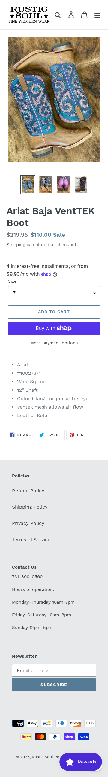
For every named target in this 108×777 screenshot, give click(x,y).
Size (12, 281)
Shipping (16, 244)
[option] (28, 185)
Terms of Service (31, 539)
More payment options (54, 342)
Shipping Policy (30, 507)
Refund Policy (28, 490)
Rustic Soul (42, 757)
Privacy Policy (28, 523)
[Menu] (97, 14)
